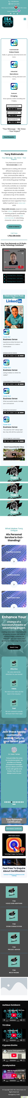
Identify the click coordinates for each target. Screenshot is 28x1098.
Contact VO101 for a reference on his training (14, 875)
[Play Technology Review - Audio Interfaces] (4, 278)
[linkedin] (10, 13)
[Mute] (17, 109)
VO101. (18, 1094)
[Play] (8, 109)
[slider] (19, 108)
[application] (14, 108)
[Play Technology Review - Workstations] (4, 275)
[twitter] (14, 13)
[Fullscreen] (23, 1020)
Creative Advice (13, 575)
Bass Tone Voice (13, 598)
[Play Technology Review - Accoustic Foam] (4, 281)
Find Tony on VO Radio (8, 8)
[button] (14, 474)
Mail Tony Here (15, 4)
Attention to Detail (13, 552)
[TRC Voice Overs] (8, 22)
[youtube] (17, 13)
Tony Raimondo (21, 632)
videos (10, 211)
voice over (21, 203)
